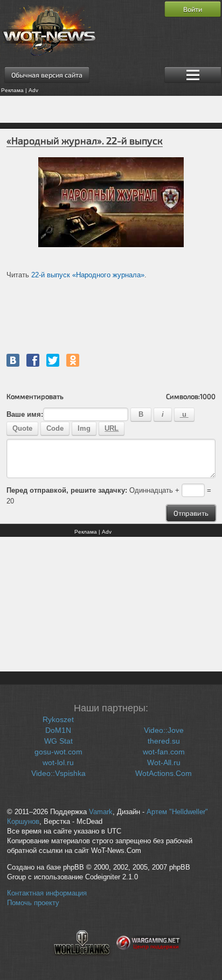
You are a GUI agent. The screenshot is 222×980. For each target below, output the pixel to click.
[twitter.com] (52, 360)
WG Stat (58, 741)
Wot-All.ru (164, 762)
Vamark (101, 812)
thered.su (164, 741)
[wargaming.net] (148, 961)
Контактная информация (47, 893)
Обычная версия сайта (46, 75)
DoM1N (58, 730)
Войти (192, 9)
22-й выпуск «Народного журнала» (87, 275)
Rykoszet (58, 719)
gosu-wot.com (58, 751)
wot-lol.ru (58, 762)
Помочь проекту (33, 903)
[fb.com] (32, 360)
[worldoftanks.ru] (82, 961)
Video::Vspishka (58, 773)
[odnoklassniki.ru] (72, 360)
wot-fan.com (164, 751)
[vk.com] (12, 360)
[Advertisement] (111, 109)
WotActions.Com (163, 773)
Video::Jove (164, 730)
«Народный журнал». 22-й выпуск (84, 140)
